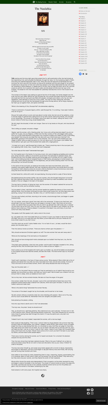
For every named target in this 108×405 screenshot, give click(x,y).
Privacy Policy (52, 388)
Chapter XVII (83, 54)
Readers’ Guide (53, 2)
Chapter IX (83, 36)
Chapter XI (83, 41)
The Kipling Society (40, 2)
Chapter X (83, 38)
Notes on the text (85, 11)
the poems (68, 2)
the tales (61, 2)
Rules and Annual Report (64, 388)
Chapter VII (83, 32)
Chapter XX (83, 61)
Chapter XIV (83, 47)
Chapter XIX (83, 58)
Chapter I (82, 18)
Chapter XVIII (83, 56)
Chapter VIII (83, 34)
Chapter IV (83, 25)
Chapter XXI (83, 63)
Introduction (83, 13)
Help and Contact (29, 388)
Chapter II (83, 20)
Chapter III (83, 23)
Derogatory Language (17, 388)
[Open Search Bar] (75, 2)
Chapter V (83, 27)
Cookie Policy (30, 402)
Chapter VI (83, 29)
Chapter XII (83, 43)
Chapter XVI (83, 52)
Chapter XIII (83, 45)
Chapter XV (83, 49)
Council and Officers (41, 388)
